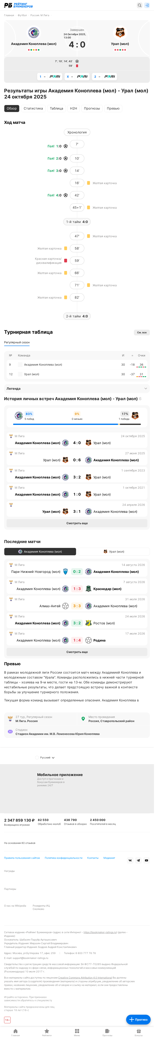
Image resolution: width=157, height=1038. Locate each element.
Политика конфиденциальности (63, 857)
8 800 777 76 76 (85, 953)
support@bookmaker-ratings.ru (30, 958)
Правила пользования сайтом (22, 857)
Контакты (93, 857)
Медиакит (109, 857)
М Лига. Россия (27, 721)
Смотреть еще (77, 523)
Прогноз (141, 1019)
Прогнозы (92, 108)
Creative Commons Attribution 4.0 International (85, 977)
